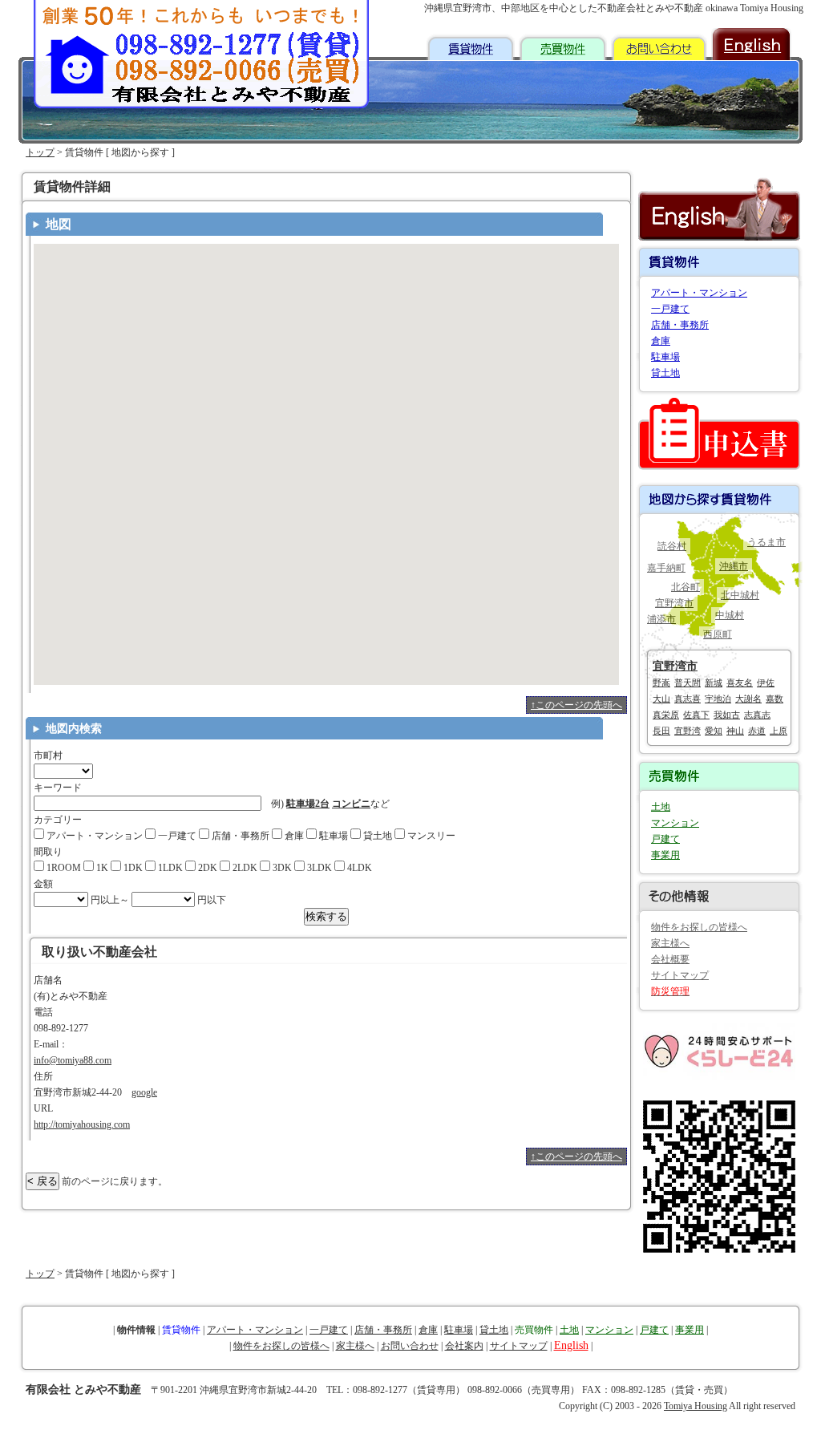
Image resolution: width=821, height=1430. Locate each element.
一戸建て (176, 835)
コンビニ (351, 803)
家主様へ (670, 943)
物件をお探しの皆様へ (699, 927)
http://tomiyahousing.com (82, 1124)
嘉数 (774, 698)
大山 (661, 698)
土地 (660, 806)
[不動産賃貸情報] (471, 44)
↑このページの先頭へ (576, 705)
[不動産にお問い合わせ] (659, 44)
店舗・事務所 (239, 835)
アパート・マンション (93, 835)
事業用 (665, 855)
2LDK (243, 867)
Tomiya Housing (695, 1406)
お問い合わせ (410, 1345)
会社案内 (464, 1345)
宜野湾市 (674, 603)
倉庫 (293, 835)
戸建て (665, 839)
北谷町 (685, 587)
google (144, 1092)
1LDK (169, 867)
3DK (281, 867)
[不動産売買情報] (563, 44)
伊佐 (765, 682)
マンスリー (430, 835)
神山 (735, 730)
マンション (675, 822)
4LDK (358, 867)
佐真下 (696, 714)
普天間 (687, 682)
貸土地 (376, 835)
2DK (206, 867)
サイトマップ (680, 975)
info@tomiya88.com (72, 1060)
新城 (713, 682)
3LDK (318, 867)
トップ (40, 152)
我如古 (727, 714)
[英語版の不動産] (751, 44)
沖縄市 (733, 566)
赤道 (757, 730)
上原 (778, 730)
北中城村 (740, 595)
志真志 (757, 714)
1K (101, 867)
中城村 (729, 615)
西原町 (717, 634)
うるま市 (766, 542)
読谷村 (671, 546)
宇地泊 (718, 698)
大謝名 (748, 698)
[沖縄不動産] (202, 64)
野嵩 (661, 682)
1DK (132, 867)
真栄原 (666, 714)
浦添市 (661, 619)
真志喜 (687, 698)
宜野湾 (687, 730)
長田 (661, 730)
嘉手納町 (666, 567)
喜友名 (739, 682)
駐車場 (332, 835)
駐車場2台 (308, 803)
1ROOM (62, 867)
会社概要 (670, 959)
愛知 (713, 730)
